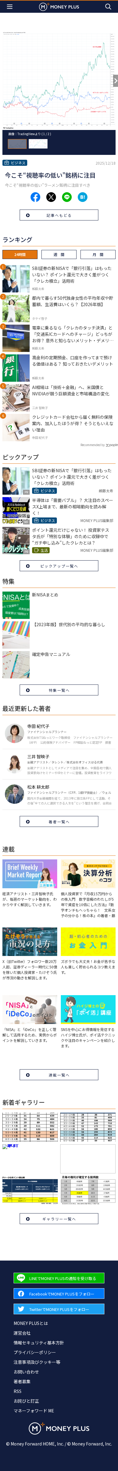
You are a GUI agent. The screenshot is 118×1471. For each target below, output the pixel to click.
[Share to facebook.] (35, 197)
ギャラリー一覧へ (59, 1218)
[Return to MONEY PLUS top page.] (59, 6)
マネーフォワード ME (34, 1411)
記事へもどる (59, 215)
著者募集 (22, 1381)
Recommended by (92, 444)
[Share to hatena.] (82, 197)
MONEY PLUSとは (31, 1323)
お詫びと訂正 (26, 1401)
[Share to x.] (51, 197)
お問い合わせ (26, 1372)
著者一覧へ (59, 821)
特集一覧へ (59, 690)
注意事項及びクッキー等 (37, 1362)
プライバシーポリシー (35, 1352)
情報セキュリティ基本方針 (39, 1343)
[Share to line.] (67, 197)
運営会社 (22, 1333)
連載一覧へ (59, 1074)
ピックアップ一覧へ (59, 565)
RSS (17, 1391)
